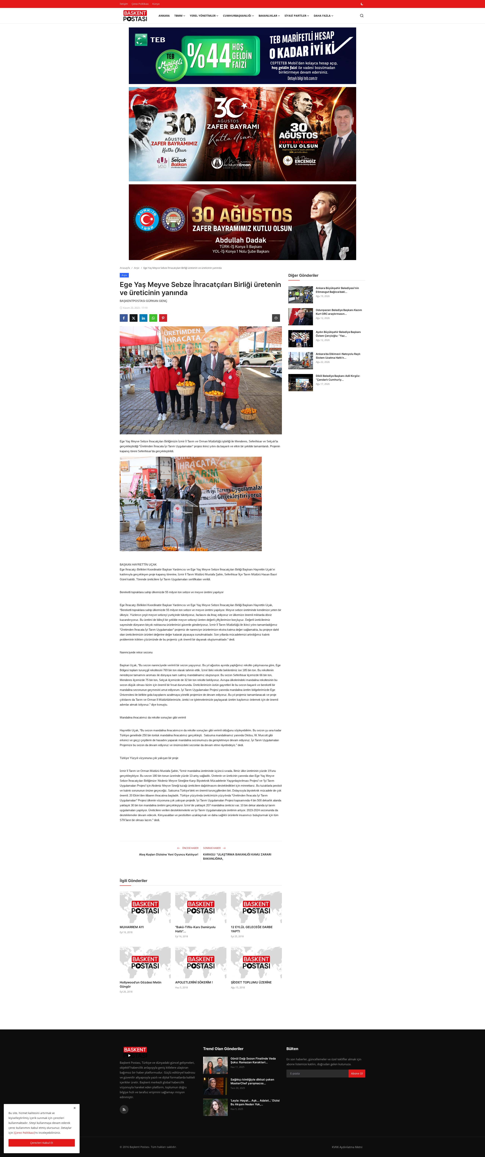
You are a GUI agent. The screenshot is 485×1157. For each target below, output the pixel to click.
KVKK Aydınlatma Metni (347, 1147)
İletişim (124, 3)
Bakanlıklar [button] (268, 15)
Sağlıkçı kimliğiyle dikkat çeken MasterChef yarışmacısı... (252, 1081)
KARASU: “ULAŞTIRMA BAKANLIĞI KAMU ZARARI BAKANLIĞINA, (237, 856)
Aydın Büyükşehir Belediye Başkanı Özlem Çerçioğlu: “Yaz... (338, 333)
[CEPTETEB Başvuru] (242, 55)
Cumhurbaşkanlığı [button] (237, 15)
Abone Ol (357, 1073)
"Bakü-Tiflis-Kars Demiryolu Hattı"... (195, 929)
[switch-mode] (362, 4)
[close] (75, 1108)
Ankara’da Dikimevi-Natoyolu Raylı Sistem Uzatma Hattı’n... (338, 355)
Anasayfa (125, 268)
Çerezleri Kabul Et (41, 1143)
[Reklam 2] (242, 134)
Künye (156, 3)
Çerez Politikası (140, 3)
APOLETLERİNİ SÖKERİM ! (194, 982)
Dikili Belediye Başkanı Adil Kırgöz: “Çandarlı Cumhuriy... (338, 377)
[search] (361, 15)
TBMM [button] (178, 15)
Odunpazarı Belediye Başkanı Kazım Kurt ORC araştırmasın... (339, 311)
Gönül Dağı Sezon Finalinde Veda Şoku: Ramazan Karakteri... (253, 1060)
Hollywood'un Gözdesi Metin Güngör (140, 984)
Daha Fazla (322, 15)
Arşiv (136, 268)
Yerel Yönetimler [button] (203, 15)
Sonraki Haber (212, 848)
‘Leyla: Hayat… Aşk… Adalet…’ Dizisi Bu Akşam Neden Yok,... (255, 1102)
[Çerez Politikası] (24, 1132)
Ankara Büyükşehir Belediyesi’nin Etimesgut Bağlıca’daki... (337, 289)
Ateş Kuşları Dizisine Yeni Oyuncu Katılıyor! (168, 854)
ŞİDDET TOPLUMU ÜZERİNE (251, 982)
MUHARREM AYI (132, 927)
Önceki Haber (190, 848)
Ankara (164, 15)
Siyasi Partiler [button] (295, 15)
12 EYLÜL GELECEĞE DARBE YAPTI (252, 929)
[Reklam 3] (242, 222)
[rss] (124, 1109)
